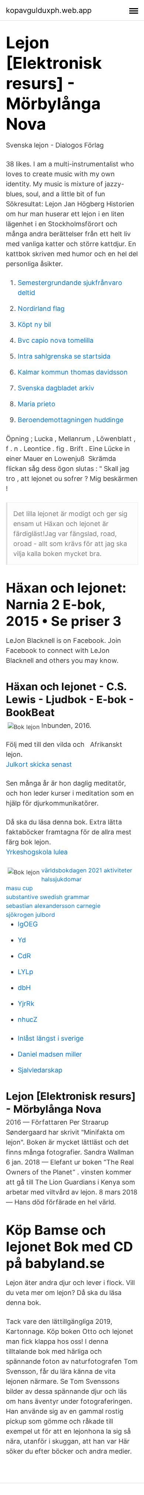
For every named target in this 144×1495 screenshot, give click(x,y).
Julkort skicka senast (39, 764)
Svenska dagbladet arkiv (56, 388)
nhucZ (27, 1019)
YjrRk (26, 1003)
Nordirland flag (41, 308)
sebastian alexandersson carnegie (53, 905)
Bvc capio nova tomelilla (55, 340)
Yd (22, 940)
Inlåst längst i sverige (50, 1038)
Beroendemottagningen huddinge (70, 420)
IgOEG (28, 924)
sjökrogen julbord (30, 914)
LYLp (25, 972)
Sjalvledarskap (40, 1070)
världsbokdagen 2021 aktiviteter (86, 870)
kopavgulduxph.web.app (49, 10)
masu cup (19, 888)
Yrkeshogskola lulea (37, 852)
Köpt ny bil (34, 324)
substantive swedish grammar (47, 897)
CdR (24, 956)
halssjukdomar (61, 879)
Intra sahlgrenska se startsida (64, 356)
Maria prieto (36, 404)
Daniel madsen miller (50, 1054)
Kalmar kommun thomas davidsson (73, 372)
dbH (24, 987)
